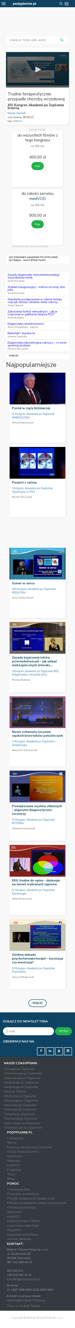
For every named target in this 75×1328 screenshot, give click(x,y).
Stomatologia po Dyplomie (23, 1128)
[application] (37, 70)
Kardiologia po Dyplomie (21, 1087)
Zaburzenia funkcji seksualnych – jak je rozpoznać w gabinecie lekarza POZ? (32, 313)
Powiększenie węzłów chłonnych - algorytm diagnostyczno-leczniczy (37, 810)
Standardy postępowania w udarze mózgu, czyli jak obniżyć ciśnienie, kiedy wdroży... (35, 300)
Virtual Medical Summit (23, 1152)
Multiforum (14, 1156)
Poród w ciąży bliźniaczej (31, 408)
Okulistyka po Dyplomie (20, 1105)
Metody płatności (19, 1239)
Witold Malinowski (23, 422)
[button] (37, 69)
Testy (11, 1174)
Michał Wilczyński (22, 497)
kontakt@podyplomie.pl (23, 1279)
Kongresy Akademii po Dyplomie (29, 1147)
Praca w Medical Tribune (24, 1306)
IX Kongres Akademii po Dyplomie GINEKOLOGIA (33, 415)
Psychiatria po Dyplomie (20, 1119)
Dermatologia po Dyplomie (23, 1073)
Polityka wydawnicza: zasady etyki (30, 1198)
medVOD (13, 1165)
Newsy (12, 1143)
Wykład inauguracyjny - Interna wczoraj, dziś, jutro (36, 288)
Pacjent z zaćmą (24, 482)
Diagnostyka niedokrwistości (26, 324)
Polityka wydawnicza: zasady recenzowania (36, 1203)
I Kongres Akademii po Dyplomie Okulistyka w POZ (32, 490)
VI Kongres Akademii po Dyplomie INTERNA (33, 821)
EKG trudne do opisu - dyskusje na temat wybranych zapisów (36, 882)
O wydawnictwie (18, 1189)
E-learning (14, 1170)
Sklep (11, 1179)
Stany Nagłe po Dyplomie (22, 1123)
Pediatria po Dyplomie (19, 1114)
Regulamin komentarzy (22, 1235)
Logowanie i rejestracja (23, 1226)
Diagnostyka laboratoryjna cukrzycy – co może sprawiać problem (37, 344)
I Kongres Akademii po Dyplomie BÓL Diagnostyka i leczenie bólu (35, 673)
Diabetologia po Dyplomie (22, 1078)
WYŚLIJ (63, 1031)
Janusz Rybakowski (23, 977)
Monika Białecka (21, 679)
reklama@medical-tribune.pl (26, 1300)
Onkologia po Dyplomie (20, 1110)
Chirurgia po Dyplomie (19, 1069)
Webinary (13, 1161)
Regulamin (14, 1230)
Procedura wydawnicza (23, 1194)
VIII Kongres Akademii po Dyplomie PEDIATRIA (34, 591)
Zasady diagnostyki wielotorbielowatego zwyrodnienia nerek (34, 276)
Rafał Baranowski (22, 898)
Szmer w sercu (23, 583)
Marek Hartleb (17, 113)
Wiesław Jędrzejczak (23, 828)
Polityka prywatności (21, 1208)
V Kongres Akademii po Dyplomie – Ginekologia (34, 743)
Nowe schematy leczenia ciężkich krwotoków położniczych (37, 734)
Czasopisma (15, 1138)
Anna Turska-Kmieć (23, 597)
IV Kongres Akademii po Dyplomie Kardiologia (33, 892)
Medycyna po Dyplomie (20, 1096)
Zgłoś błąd (14, 1212)
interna (17, 121)
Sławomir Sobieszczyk (24, 750)
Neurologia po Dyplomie (21, 1101)
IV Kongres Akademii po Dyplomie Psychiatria (33, 970)
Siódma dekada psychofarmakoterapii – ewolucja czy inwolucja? (37, 959)
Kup (37, 166)
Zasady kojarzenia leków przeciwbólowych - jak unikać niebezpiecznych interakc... (34, 661)
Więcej (14, 355)
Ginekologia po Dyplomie (21, 1082)
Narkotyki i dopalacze (21, 333)
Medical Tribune (15, 1091)
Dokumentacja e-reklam (23, 1221)
